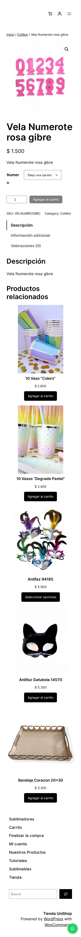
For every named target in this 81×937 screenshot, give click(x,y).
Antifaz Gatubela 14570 (40, 679)
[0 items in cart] (50, 14)
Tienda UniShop (57, 913)
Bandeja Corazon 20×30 (40, 780)
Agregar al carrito (46, 199)
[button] (67, 49)
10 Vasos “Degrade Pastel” (40, 478)
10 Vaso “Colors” (40, 378)
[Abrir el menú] (69, 13)
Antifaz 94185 (40, 579)
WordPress (53, 919)
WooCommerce (58, 925)
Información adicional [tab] (30, 235)
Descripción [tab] (22, 225)
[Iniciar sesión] (59, 14)
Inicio (10, 34)
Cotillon (22, 34)
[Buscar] (65, 894)
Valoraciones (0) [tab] (26, 246)
